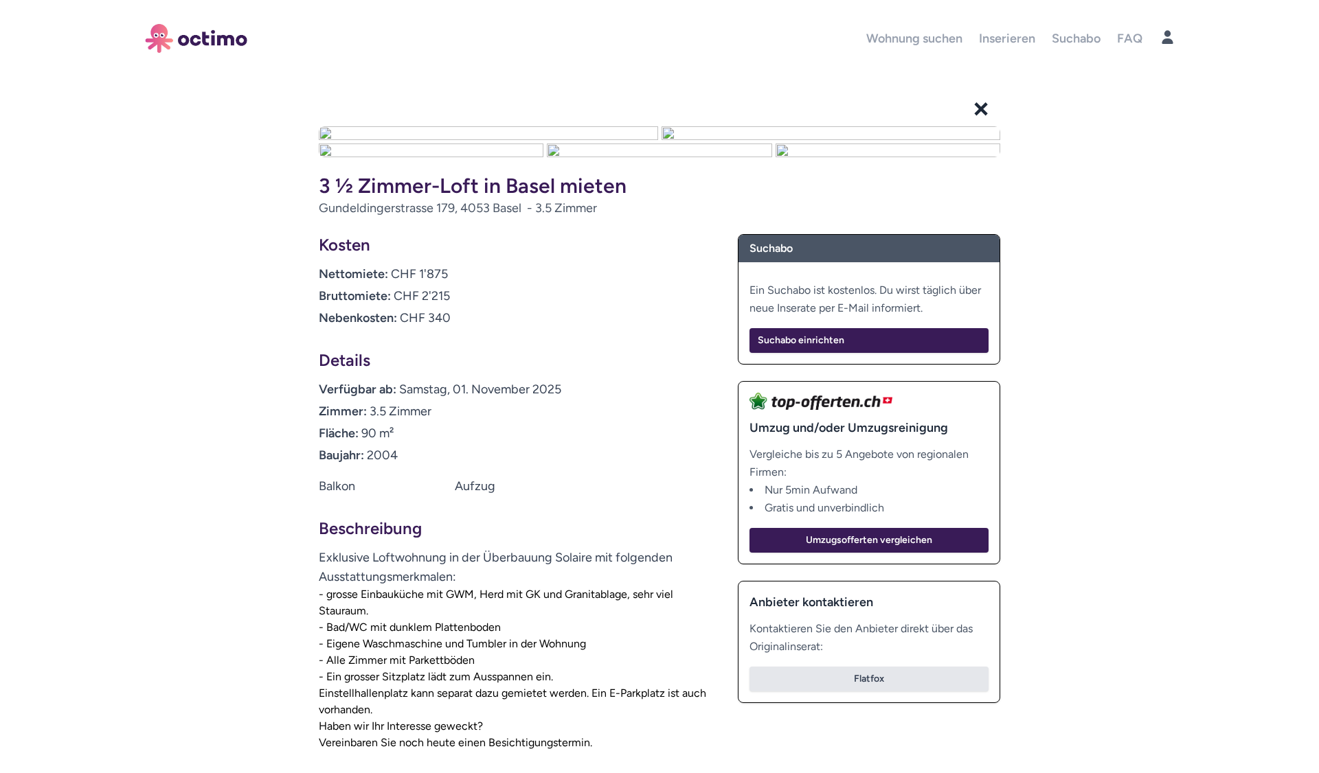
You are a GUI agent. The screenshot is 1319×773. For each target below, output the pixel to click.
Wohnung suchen (914, 38)
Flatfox (869, 678)
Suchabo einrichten (801, 340)
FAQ (1129, 38)
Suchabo (1076, 38)
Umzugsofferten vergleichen (869, 540)
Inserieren (1007, 38)
